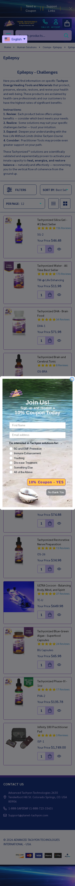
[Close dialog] (72, 379)
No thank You (56, 492)
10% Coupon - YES (46, 482)
